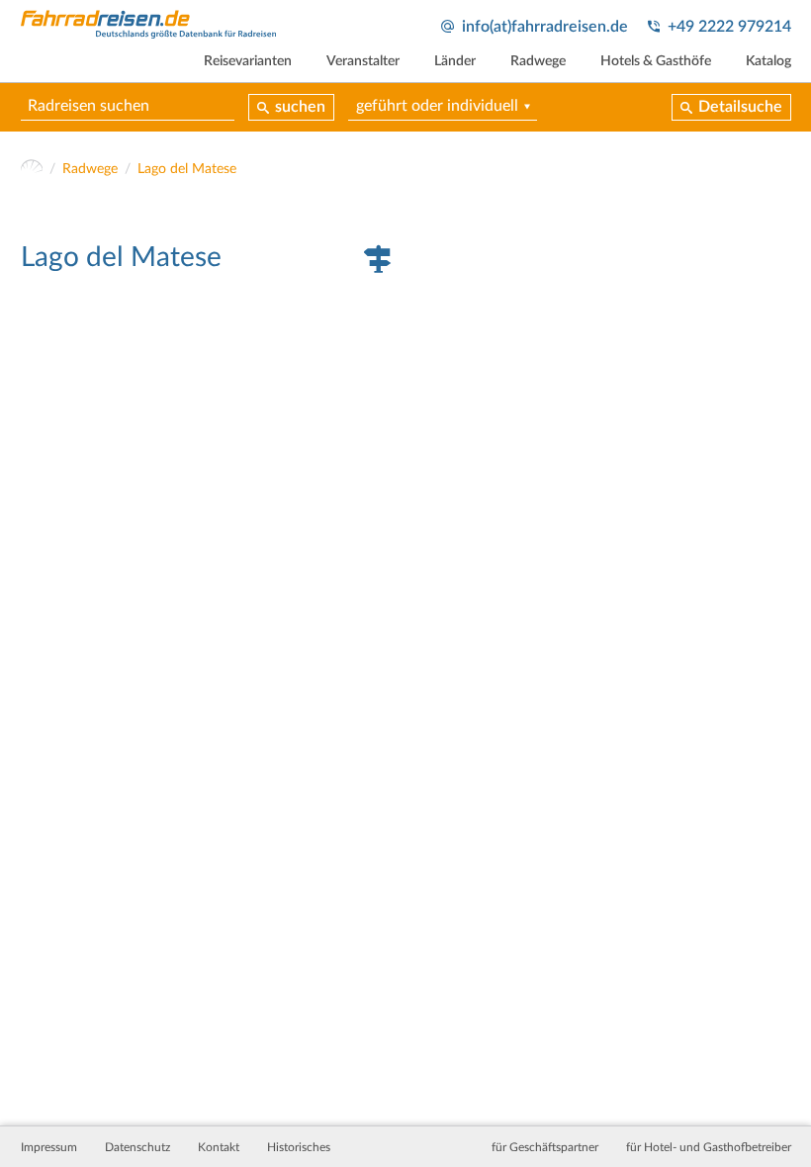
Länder (455, 61)
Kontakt (218, 1147)
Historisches (298, 1147)
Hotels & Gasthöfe (655, 61)
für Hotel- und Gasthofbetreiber (708, 1147)
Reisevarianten (248, 61)
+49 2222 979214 (729, 27)
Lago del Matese (186, 169)
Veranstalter (363, 61)
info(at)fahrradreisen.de (545, 27)
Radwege (538, 61)
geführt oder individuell (437, 106)
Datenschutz (137, 1147)
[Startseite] (32, 169)
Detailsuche (740, 107)
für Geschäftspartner (545, 1147)
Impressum (49, 1147)
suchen (300, 107)
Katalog (768, 61)
